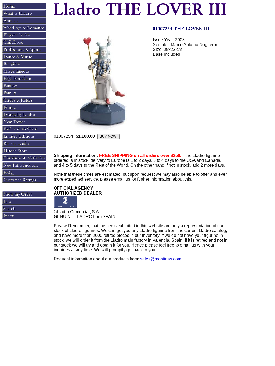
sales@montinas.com (160, 259)
